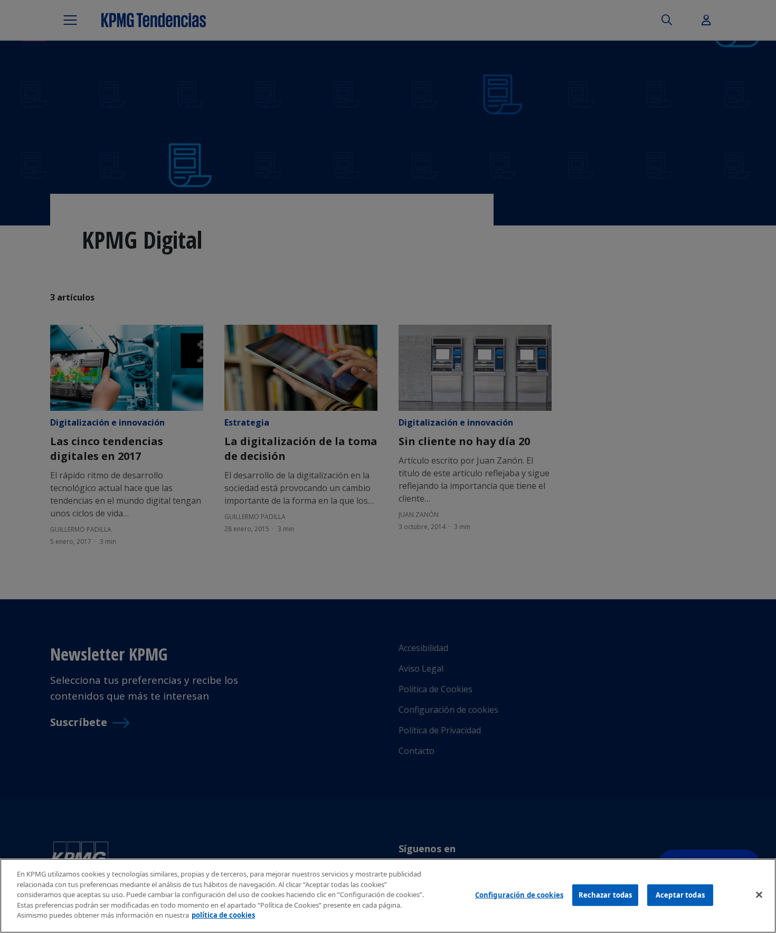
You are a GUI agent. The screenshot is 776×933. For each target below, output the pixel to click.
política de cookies (223, 915)
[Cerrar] (759, 894)
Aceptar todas (680, 894)
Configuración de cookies (519, 894)
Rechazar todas (605, 894)
